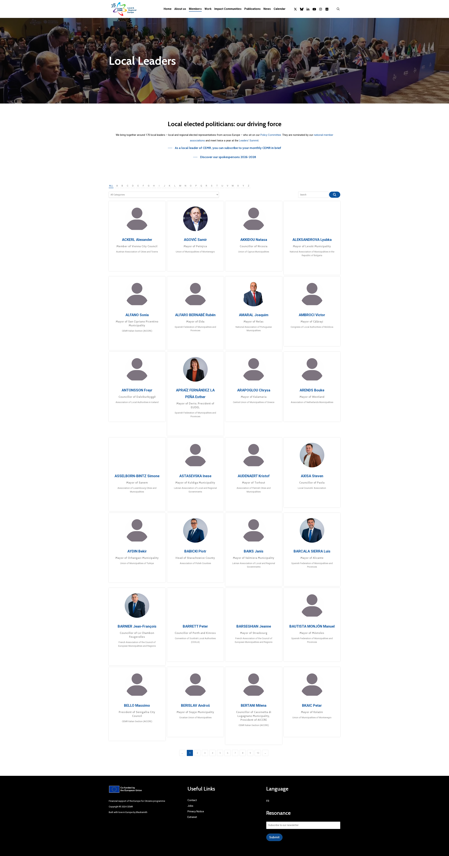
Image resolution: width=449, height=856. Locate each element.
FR (267, 800)
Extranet (192, 817)
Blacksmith (141, 812)
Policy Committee (270, 134)
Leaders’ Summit (249, 140)
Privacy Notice (195, 811)
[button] (224, 147)
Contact (192, 800)
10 (258, 753)
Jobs (190, 805)
